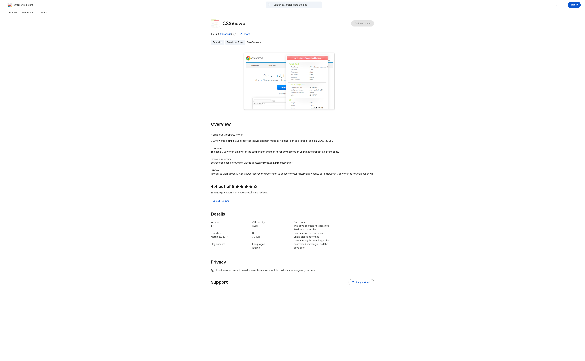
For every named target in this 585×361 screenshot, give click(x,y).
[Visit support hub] (361, 282)
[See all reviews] (221, 201)
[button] (563, 5)
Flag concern (218, 244)
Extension (217, 42)
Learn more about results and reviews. (247, 192)
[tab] (12, 12)
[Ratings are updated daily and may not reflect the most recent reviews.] (235, 34)
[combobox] (298, 5)
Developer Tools (235, 42)
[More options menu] (556, 5)
